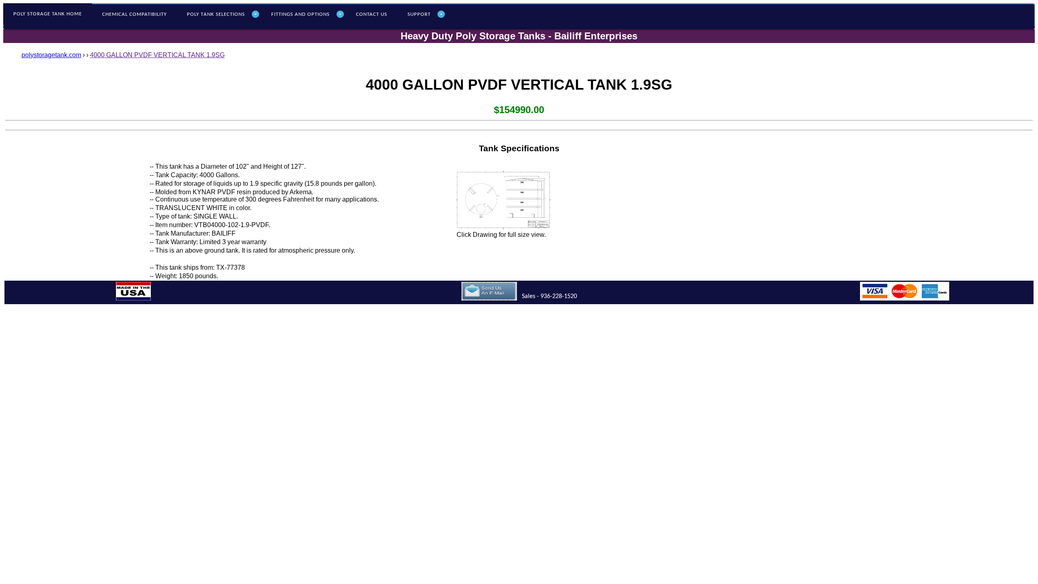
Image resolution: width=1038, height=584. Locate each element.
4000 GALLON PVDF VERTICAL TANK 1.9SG (157, 55)
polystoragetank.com (51, 55)
